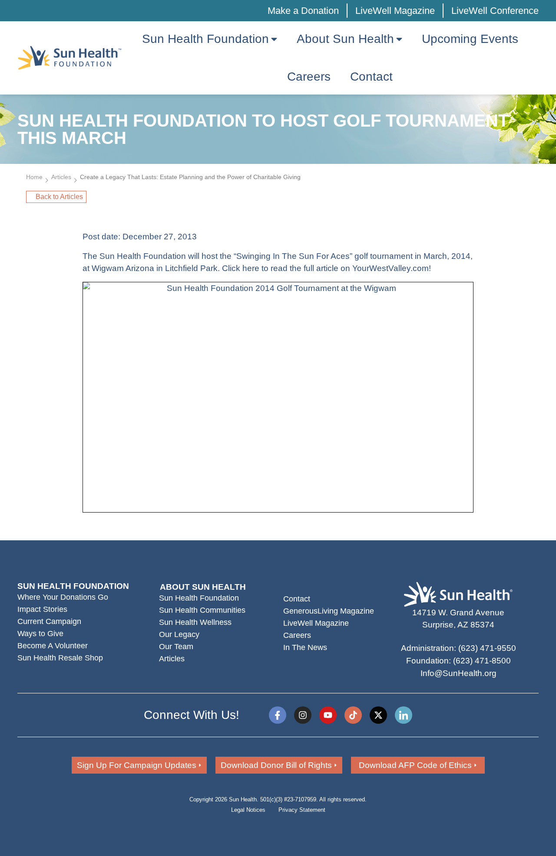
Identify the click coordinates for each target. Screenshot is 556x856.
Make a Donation (303, 10)
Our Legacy (179, 634)
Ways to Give (40, 633)
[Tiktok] (353, 715)
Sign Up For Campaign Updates (136, 765)
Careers (297, 635)
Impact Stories (42, 609)
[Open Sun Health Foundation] (274, 39)
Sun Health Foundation (199, 598)
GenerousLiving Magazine (328, 611)
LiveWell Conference (495, 10)
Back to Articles (59, 196)
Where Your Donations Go (62, 597)
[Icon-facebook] (277, 715)
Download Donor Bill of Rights (276, 765)
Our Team (176, 646)
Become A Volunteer (52, 645)
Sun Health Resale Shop (60, 657)
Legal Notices (248, 810)
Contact (296, 599)
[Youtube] (328, 715)
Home (34, 176)
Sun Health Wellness (195, 622)
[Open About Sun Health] (399, 39)
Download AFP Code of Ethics (415, 765)
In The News (305, 647)
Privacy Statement (301, 810)
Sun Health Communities (202, 610)
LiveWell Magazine (395, 10)
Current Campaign (49, 621)
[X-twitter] (378, 715)
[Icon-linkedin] (403, 715)
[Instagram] (302, 715)
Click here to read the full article (280, 268)
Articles (61, 176)
